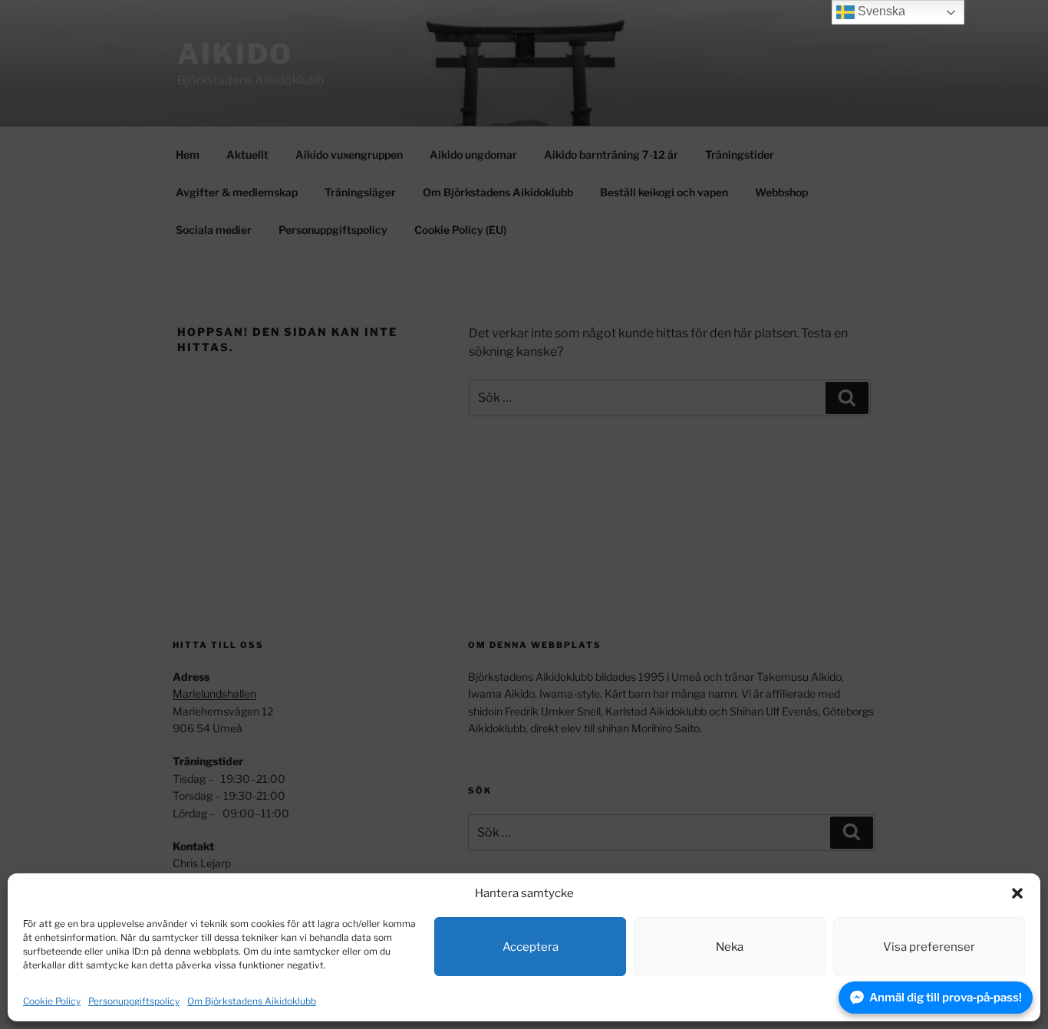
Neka (729, 947)
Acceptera (531, 947)
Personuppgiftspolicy (134, 1001)
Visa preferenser (929, 947)
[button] (1017, 893)
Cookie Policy (52, 1001)
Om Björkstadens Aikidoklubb (251, 1001)
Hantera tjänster (973, 1001)
